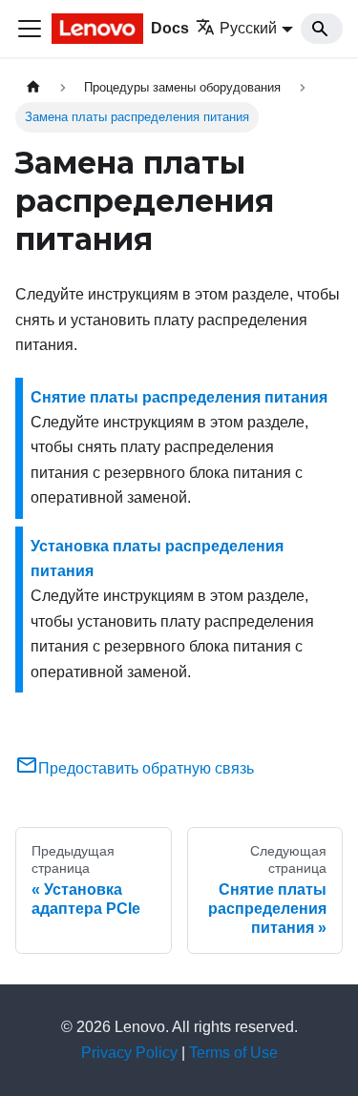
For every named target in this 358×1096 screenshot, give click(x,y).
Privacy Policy (129, 1052)
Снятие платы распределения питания (179, 397)
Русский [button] (248, 28)
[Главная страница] (33, 87)
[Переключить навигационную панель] (29, 28)
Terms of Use (233, 1052)
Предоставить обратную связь (146, 768)
